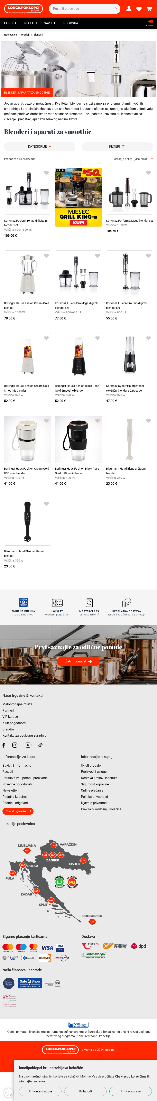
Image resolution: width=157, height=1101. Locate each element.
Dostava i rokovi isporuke (99, 778)
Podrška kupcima (15, 797)
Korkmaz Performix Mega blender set (129, 220)
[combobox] (132, 159)
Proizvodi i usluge (94, 772)
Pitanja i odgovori (15, 803)
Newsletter (10, 790)
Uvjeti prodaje (91, 765)
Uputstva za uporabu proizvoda (25, 778)
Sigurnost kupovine (95, 784)
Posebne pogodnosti (17, 784)
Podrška (70, 23)
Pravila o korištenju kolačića (101, 809)
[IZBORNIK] (147, 21)
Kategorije (37, 147)
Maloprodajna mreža (17, 704)
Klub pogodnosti (14, 723)
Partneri (8, 710)
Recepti (30, 23)
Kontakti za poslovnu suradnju (24, 735)
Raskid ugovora (15, 811)
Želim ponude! (75, 661)
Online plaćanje (92, 790)
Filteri (114, 147)
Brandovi (8, 729)
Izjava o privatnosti (94, 803)
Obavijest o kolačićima (130, 1076)
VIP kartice (10, 717)
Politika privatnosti (94, 797)
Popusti (10, 23)
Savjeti (50, 23)
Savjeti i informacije (16, 765)
